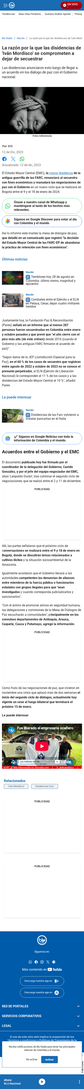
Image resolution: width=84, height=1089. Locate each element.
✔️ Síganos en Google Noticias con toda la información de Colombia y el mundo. (43, 438)
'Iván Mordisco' (16, 786)
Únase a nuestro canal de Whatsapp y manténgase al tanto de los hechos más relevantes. (42, 205)
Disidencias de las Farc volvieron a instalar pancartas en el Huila (52, 417)
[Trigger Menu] (5, 5)
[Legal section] (78, 1026)
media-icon (42, 1081)
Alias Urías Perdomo (30, 14)
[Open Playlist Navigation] (79, 1082)
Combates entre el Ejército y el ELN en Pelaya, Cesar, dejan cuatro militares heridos (53, 303)
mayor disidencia (60, 173)
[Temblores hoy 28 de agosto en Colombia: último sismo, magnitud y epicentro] (12, 278)
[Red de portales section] (78, 1006)
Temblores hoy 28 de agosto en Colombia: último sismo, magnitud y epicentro (51, 280)
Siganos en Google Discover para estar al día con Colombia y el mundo (45, 221)
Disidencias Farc (44, 786)
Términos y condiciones (22, 1040)
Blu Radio (7, 38)
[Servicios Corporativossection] (78, 1016)
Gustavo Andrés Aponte (58, 14)
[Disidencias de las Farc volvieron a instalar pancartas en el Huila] (12, 416)
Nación (21, 38)
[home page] (42, 940)
